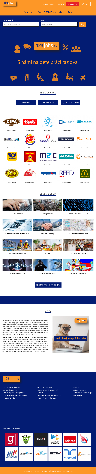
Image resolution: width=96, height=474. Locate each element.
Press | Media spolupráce (47, 398)
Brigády (61, 4)
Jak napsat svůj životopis (11, 387)
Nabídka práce (48, 4)
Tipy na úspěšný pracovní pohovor (15, 395)
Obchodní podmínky (80, 390)
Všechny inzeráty (70, 102)
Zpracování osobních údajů (82, 393)
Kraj (42, 20)
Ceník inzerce (77, 395)
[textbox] (59, 24)
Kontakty (76, 387)
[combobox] (59, 24)
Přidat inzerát (72, 4)
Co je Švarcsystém (9, 398)
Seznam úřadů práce (10, 390)
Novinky (26, 102)
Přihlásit (85, 4)
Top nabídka (48, 102)
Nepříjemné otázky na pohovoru (49, 395)
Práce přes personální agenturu (14, 393)
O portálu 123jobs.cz (45, 387)
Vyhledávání (8, 20)
